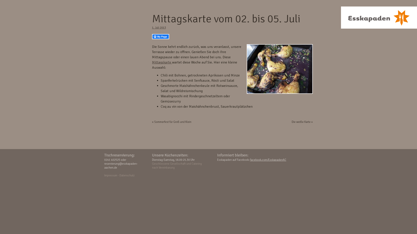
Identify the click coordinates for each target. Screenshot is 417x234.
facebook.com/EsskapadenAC (268, 160)
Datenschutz (127, 175)
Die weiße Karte (302, 122)
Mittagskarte (162, 62)
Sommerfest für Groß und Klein (171, 122)
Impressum (110, 175)
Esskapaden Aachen (379, 17)
